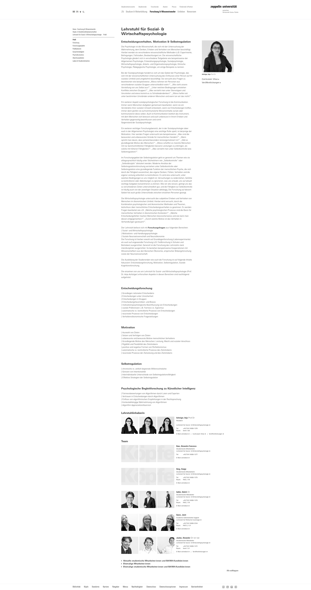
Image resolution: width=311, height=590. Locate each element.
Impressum (183, 587)
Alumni (165, 7)
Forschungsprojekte (79, 46)
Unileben (181, 12)
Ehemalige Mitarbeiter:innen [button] (136, 564)
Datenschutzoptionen (168, 587)
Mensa (125, 587)
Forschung (76, 43)
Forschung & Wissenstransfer (163, 12)
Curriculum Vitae (210, 79)
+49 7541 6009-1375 (190, 477)
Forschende (155, 7)
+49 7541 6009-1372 (190, 546)
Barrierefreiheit (197, 587)
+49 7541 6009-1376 (190, 428)
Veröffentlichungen (211, 83)
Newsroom (191, 12)
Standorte (95, 587)
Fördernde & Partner (186, 7)
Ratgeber (115, 587)
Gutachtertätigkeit (78, 52)
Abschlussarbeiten (78, 58)
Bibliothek (76, 587)
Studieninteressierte (128, 7)
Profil (74, 40)
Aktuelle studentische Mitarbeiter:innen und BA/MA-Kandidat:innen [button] (155, 561)
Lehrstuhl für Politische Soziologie (188, 520)
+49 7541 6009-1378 (190, 500)
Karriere (106, 587)
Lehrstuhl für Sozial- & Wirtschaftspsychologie (192, 425)
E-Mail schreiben (182, 434)
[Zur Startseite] (224, 9)
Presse (174, 7)
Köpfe (86, 587)
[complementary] (80, 12)
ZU (122, 12)
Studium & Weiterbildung (136, 12)
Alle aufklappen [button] (232, 571)
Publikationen (77, 49)
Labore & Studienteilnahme (81, 61)
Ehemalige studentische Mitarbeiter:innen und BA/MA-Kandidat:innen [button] (156, 567)
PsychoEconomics (78, 55)
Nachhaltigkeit (137, 587)
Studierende (142, 7)
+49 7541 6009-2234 (190, 523)
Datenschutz (151, 587)
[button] (223, 587)
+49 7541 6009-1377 (190, 454)
